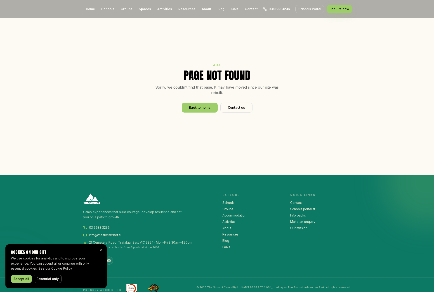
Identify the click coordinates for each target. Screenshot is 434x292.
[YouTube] (109, 261)
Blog (220, 9)
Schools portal (301, 209)
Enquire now (339, 9)
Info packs (298, 215)
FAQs (234, 9)
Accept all (21, 279)
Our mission (298, 228)
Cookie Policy (61, 268)
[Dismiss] (101, 250)
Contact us (236, 107)
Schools (107, 9)
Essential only (48, 279)
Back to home (199, 107)
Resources (187, 9)
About (206, 9)
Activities (164, 9)
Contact (251, 9)
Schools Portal (309, 9)
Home (90, 9)
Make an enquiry (302, 222)
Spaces (145, 9)
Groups (126, 9)
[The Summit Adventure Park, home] (147, 198)
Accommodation (234, 215)
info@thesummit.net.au (105, 235)
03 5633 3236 (99, 227)
